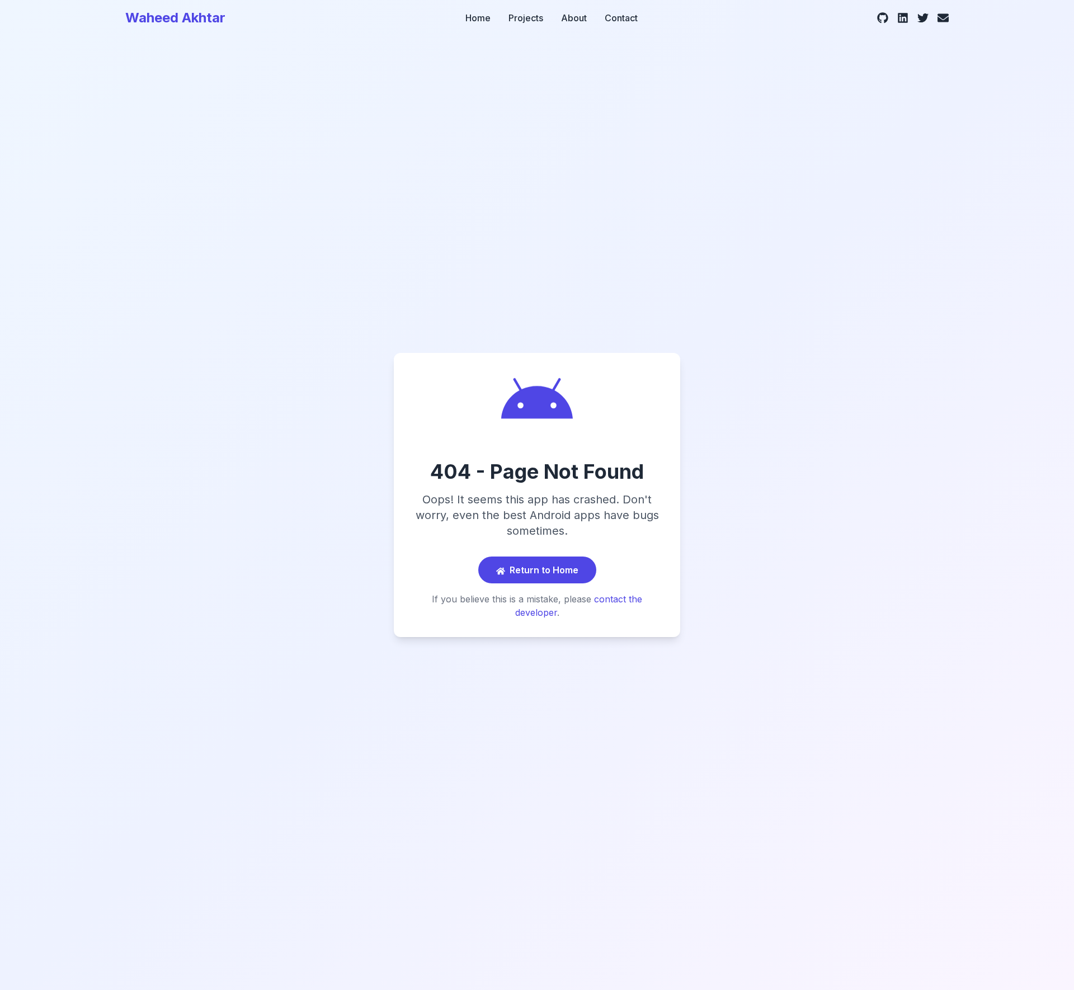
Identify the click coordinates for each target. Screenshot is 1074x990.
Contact (621, 17)
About (574, 17)
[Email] (943, 17)
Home (478, 17)
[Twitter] (923, 17)
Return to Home (544, 570)
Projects (525, 17)
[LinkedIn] (902, 17)
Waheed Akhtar (175, 18)
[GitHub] (882, 17)
